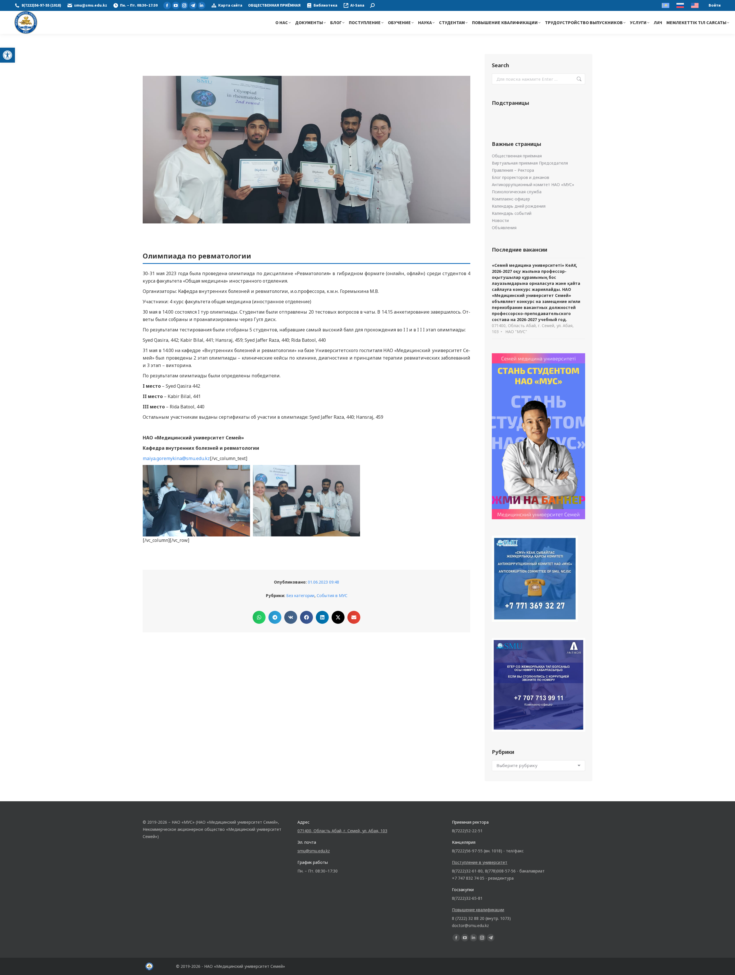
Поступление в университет (479, 862)
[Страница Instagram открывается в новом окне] (184, 5)
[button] (7, 55)
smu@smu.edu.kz (90, 5)
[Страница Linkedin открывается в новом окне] (201, 5)
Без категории (300, 595)
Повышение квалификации (478, 909)
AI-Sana (357, 5)
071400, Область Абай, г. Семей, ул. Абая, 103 (342, 830)
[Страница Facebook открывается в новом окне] (167, 5)
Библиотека (325, 5)
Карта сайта (230, 5)
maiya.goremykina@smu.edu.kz (176, 458)
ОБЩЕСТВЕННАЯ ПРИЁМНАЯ (274, 5)
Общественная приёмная (517, 156)
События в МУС (332, 595)
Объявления (504, 227)
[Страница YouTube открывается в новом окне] (175, 5)
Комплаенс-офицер (511, 199)
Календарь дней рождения (519, 206)
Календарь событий (511, 213)
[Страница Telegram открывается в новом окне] (193, 5)
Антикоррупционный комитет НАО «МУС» (533, 184)
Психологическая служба (516, 191)
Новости (500, 220)
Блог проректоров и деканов (520, 177)
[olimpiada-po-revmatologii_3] (196, 500)
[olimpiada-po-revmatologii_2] (306, 500)
